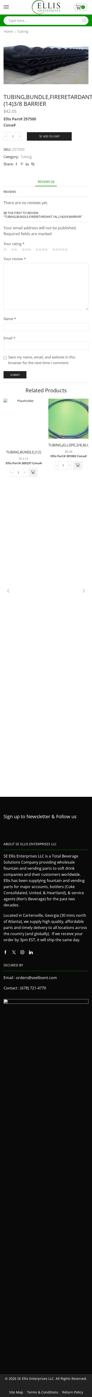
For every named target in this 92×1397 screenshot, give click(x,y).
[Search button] (84, 20)
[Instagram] (22, 952)
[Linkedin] (31, 952)
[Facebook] (16, 164)
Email (9, 338)
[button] (33, 472)
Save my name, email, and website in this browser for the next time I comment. (41, 360)
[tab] (46, 181)
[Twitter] (14, 952)
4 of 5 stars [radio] (41, 249)
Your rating (14, 243)
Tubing (22, 31)
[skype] (32, 164)
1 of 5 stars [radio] (5, 249)
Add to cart (51, 136)
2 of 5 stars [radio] (14, 249)
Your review (15, 258)
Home (8, 31)
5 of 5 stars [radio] (59, 249)
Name (10, 318)
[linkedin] (27, 164)
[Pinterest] (22, 164)
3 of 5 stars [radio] (26, 249)
